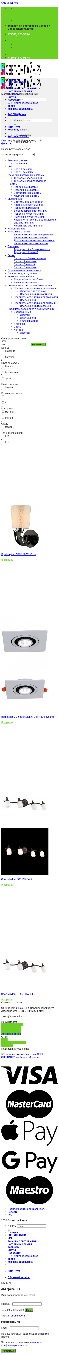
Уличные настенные (25, 282)
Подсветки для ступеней (22, 273)
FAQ (10, 1214)
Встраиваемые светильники (30, 210)
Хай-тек (18, 329)
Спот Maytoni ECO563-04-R (16, 879)
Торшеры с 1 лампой (26, 252)
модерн (9, 426)
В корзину (7, 559)
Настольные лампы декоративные (34, 234)
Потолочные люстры (26, 189)
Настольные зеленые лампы (31, 243)
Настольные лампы (20, 91)
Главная (6, 140)
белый (9, 366)
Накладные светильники (28, 225)
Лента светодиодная (26, 102)
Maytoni (9, 357)
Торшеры (13, 94)
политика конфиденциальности (21, 1344)
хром (8, 378)
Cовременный (22, 311)
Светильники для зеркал (28, 201)
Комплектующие (18, 160)
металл (9, 411)
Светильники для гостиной (36, 294)
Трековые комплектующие (30, 180)
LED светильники (24, 222)
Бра (10, 166)
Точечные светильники (22, 88)
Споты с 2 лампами (25, 261)
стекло (9, 417)
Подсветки (14, 100)
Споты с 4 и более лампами (30, 258)
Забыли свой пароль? (14, 1315)
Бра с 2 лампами (23, 172)
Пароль (6, 1303)
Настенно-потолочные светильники (35, 219)
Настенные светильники (28, 204)
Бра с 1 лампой (23, 169)
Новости (12, 1211)
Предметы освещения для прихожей (36, 297)
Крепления (20, 163)
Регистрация (8, 1351)
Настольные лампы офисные (31, 237)
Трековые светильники (28, 178)
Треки (11, 105)
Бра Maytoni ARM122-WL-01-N (18, 554)
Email (5, 1327)
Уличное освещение (20, 108)
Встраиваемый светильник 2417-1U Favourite (27, 716)
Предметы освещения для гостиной (35, 288)
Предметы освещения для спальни (35, 303)
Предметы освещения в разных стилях (31, 308)
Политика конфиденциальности (26, 1208)
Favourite (10, 350)
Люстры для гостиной (33, 291)
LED (7, 442)
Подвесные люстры (26, 186)
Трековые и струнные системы (26, 175)
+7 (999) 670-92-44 (19, 34)
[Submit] (9, 103)
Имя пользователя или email (18, 1295)
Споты (12, 97)
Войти (29, 1310)
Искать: (18, 120)
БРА (10, 85)
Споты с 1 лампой (24, 264)
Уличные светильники (21, 276)
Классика (19, 323)
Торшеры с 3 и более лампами (32, 249)
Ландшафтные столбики (28, 279)
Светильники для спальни (35, 305)
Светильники (15, 198)
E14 (7, 435)
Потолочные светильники (29, 216)
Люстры (13, 79)
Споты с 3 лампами (25, 267)
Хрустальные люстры (26, 195)
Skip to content (9, 2)
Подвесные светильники (29, 213)
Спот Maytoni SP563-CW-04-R (18, 994)
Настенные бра (16, 228)
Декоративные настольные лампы (34, 240)
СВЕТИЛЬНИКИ (17, 82)
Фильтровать (38, 344)
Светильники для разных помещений (30, 285)
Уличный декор (29, 320)
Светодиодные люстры (28, 192)
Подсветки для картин (27, 207)
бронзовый (12, 372)
